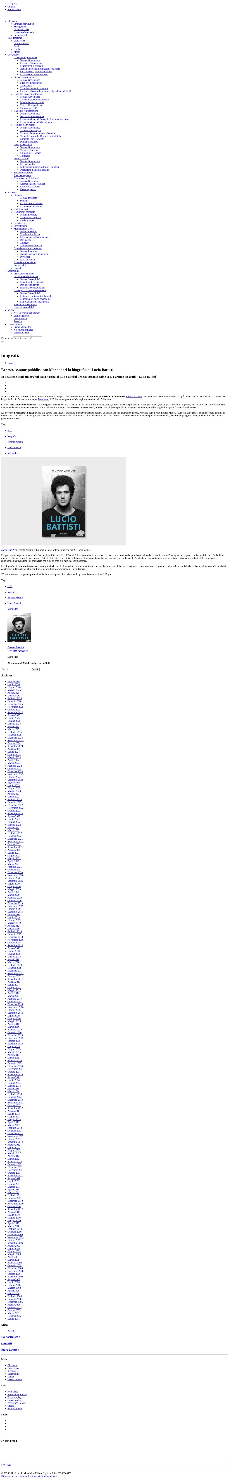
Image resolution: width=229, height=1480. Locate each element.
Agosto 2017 (13, 982)
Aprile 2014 (13, 1088)
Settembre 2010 (15, 1209)
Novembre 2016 (15, 1007)
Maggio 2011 (14, 1186)
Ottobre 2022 (14, 810)
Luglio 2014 (13, 1080)
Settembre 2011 (15, 1175)
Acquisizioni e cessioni (31, 203)
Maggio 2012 (14, 1153)
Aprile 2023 (13, 793)
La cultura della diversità (26, 276)
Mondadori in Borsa (23, 228)
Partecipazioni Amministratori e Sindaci (39, 167)
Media (17, 52)
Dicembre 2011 (15, 1167)
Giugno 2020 (14, 886)
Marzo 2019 (13, 928)
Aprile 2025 (13, 726)
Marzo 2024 (13, 763)
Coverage (24, 242)
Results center (20, 223)
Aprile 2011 (13, 1189)
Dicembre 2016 (15, 1004)
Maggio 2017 (14, 990)
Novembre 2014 (15, 1069)
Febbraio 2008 (14, 1296)
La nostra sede (21, 35)
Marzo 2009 (13, 1259)
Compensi (25, 155)
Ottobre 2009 (14, 1240)
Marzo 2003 (13, 1313)
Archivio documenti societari (34, 74)
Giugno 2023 (14, 788)
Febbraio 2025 (14, 732)
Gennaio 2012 (14, 1164)
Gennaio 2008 (14, 1299)
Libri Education (21, 43)
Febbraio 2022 (14, 833)
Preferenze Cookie (16, 1403)
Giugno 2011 (13, 1184)
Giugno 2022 (14, 822)
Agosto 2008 (13, 1279)
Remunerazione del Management (36, 122)
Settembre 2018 (15, 945)
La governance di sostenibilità (34, 301)
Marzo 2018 (13, 962)
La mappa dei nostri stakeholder (35, 299)
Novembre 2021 (15, 841)
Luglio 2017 (13, 984)
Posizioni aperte (21, 332)
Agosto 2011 (13, 1178)
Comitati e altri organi (24, 125)
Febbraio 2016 (14, 1029)
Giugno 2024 (14, 754)
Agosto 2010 (13, 1212)
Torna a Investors (28, 197)
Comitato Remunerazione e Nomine (37, 133)
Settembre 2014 (15, 1074)
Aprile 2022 (13, 827)
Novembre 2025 (15, 706)
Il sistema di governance (25, 57)
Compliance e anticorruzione (34, 88)
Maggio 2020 (14, 889)
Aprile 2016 (13, 1024)
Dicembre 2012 (15, 1133)
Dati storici (25, 240)
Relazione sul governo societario (36, 71)
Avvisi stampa (27, 220)
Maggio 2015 (14, 1052)
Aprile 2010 (13, 1223)
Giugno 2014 (14, 1083)
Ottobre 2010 (14, 1206)
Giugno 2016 (14, 1018)
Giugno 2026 (14, 687)
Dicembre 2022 (15, 805)
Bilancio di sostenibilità (25, 304)
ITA (9, 3)
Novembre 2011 (15, 1170)
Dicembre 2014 (15, 1066)
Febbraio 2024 (14, 765)
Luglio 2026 (13, 684)
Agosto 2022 (13, 816)
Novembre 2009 (15, 1237)
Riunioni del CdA (29, 108)
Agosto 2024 (13, 749)
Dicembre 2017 (15, 970)
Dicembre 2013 (15, 1099)
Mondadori (43, 399)
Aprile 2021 (13, 861)
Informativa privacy (17, 1394)
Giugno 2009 (14, 1251)
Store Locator (14, 9)
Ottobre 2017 (14, 976)
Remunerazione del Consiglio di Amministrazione (44, 119)
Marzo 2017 (13, 996)
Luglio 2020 (13, 883)
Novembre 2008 (15, 1271)
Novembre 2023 (15, 774)
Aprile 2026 (13, 692)
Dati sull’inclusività (29, 284)
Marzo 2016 (13, 1026)
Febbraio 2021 (14, 866)
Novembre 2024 (15, 740)
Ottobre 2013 (14, 1105)
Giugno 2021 (14, 855)
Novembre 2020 (15, 875)
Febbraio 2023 (14, 799)
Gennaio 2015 (14, 1063)
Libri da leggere (21, 315)
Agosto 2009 (13, 1245)
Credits (10, 1405)
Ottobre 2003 (14, 1310)
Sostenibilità (13, 270)
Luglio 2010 (13, 1215)
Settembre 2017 (15, 979)
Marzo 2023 (13, 796)
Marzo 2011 (13, 1192)
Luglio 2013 (13, 1113)
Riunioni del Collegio (30, 153)
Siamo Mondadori (22, 327)
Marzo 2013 (13, 1125)
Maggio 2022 (14, 824)
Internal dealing (21, 158)
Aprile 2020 (13, 892)
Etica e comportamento (25, 77)
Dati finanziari (21, 209)
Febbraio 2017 (14, 998)
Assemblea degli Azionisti (26, 178)
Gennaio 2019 (14, 934)
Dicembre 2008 (15, 1268)
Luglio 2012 (13, 1147)
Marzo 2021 (13, 864)
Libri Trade (19, 40)
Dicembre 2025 (15, 704)
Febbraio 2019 (14, 931)
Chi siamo (12, 21)
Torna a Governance (30, 60)
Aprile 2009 (13, 1257)
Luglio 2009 (13, 1248)
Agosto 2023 (13, 782)
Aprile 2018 (13, 959)
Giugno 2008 (14, 1285)
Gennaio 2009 (14, 1265)
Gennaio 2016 (14, 1032)
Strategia (18, 195)
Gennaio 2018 (14, 967)
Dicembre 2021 (15, 838)
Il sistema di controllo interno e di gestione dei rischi (45, 91)
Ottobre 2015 (14, 1040)
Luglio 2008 (13, 1282)
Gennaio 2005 (14, 1307)
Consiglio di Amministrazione (28, 94)
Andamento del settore (31, 206)
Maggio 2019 (14, 923)
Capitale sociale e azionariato (28, 248)
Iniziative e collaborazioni (32, 287)
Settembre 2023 (15, 779)
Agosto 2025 (13, 715)
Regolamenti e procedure (32, 66)
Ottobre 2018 (14, 942)
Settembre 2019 (15, 911)
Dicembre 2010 (15, 1200)
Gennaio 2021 (14, 869)
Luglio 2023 (13, 785)
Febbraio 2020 (14, 897)
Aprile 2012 (13, 1156)
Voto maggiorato (28, 189)
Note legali (12, 1391)
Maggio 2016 (14, 1021)
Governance (13, 54)
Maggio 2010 (14, 1220)
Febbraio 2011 (14, 1195)
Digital (17, 49)
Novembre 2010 (15, 1203)
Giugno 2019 (14, 920)
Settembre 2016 (15, 1012)
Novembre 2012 (15, 1136)
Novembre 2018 (15, 939)
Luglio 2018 (13, 951)
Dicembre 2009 (15, 1234)
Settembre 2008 (15, 1276)
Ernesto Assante (134, 396)
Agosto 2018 (13, 948)
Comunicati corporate (24, 212)
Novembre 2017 (15, 973)
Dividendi (25, 256)
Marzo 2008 (13, 1293)
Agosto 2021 (13, 850)
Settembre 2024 (15, 746)
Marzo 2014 (13, 1091)
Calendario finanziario (25, 262)
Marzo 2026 (13, 695)
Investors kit (20, 265)
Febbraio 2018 (14, 965)
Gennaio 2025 (14, 735)
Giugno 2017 (14, 987)
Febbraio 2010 (14, 1229)
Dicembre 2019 (15, 903)
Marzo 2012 (13, 1158)
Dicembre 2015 (15, 1035)
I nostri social (20, 318)
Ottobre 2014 (14, 1071)
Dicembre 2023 (15, 771)
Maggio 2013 (14, 1119)
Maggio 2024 (14, 757)
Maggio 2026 (14, 690)
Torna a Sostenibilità (30, 279)
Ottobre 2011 (13, 1172)
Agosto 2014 (13, 1077)
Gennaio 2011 (14, 1198)
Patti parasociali (27, 259)
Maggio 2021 (14, 858)
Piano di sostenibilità (24, 273)
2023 (9, 430)
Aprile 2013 (13, 1122)
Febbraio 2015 (14, 1060)
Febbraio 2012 (14, 1161)
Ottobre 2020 (14, 878)
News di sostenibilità (24, 307)
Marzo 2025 (13, 729)
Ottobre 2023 (14, 777)
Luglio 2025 (13, 718)
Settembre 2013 (15, 1108)
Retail (16, 46)
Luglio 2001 (13, 1318)
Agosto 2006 (13, 1304)
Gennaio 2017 (14, 1001)
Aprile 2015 (13, 1055)
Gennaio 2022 (14, 836)
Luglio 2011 (13, 1181)
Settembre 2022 (15, 813)
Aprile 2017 (13, 993)
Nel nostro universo (23, 329)
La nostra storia (21, 29)
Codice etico (26, 85)
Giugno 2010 (14, 1217)
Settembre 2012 (15, 1142)
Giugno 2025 (14, 720)
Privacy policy (14, 1397)
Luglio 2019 (13, 917)
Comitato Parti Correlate (32, 139)
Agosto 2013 (13, 1111)
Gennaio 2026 (14, 701)
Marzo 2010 (13, 1226)
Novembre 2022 (15, 808)
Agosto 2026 (13, 681)
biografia (11, 436)
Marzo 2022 (13, 830)
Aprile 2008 (13, 1290)
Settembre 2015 (15, 1043)
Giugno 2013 (14, 1116)
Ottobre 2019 (14, 909)
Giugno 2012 (14, 1150)
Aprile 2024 (13, 760)
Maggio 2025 (14, 723)
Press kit (18, 321)
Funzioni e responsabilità (32, 102)
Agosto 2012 (13, 1144)
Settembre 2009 (15, 1243)
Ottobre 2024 (14, 743)
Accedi (10, 1331)
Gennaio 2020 (14, 900)
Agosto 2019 (13, 914)
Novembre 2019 (15, 906)
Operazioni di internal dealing (34, 169)
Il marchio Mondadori (24, 32)
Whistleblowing (15, 1408)
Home (10, 363)
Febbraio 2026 (14, 698)
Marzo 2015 (13, 1057)
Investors (11, 192)
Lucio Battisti (14, 447)
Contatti (11, 6)
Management (20, 26)
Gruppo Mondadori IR (31, 245)
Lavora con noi (14, 324)
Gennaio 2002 (14, 1316)
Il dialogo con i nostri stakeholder (30, 290)
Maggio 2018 (14, 956)
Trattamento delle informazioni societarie (40, 68)
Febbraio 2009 (14, 1262)
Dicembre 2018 (15, 937)
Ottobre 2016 (14, 1010)
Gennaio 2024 (14, 768)
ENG (14, 3)
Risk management (22, 175)
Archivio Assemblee (30, 186)
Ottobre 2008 (14, 1273)
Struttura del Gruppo (24, 23)
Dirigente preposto (29, 141)
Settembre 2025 (15, 712)
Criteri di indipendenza (31, 105)
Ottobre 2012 (14, 1139)
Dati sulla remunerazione (26, 110)
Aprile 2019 (13, 925)
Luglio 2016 (13, 1015)
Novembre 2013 (15, 1102)
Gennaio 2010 (14, 1231)
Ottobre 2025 (14, 709)
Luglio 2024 (13, 751)
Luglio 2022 (13, 819)
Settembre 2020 (15, 880)
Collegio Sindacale (23, 144)
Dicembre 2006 (15, 1302)
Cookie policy (14, 1400)
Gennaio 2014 (14, 1097)
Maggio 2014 (14, 1085)
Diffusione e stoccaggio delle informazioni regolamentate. (29, 1476)
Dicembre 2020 (15, 872)
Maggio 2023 (14, 791)
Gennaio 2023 (14, 802)
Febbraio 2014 (14, 1094)
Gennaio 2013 (14, 1130)
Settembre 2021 (15, 847)
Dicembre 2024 (15, 737)
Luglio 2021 (13, 852)
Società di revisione (23, 172)
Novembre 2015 (15, 1038)
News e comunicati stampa (27, 313)
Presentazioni (20, 226)
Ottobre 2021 (14, 844)
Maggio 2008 (14, 1287)
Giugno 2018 (14, 953)
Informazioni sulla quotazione (34, 237)
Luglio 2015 (13, 1046)
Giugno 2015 (14, 1049)
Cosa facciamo (14, 37)
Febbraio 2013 (14, 1127)
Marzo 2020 (13, 895)
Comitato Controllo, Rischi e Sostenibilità (40, 136)
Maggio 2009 (14, 1254)
